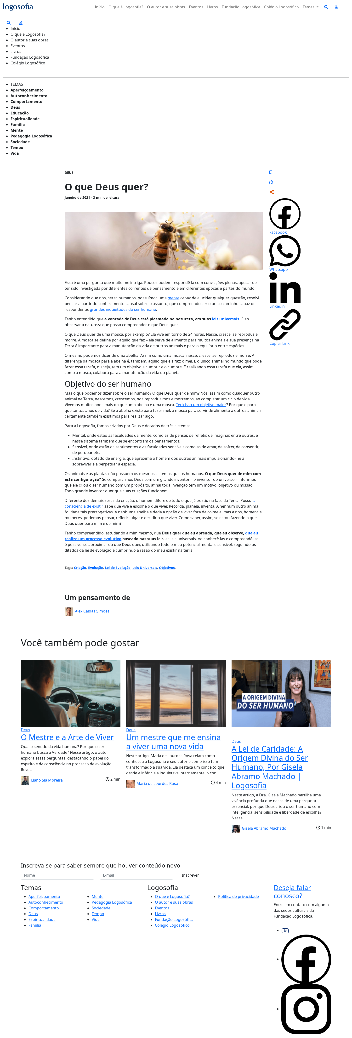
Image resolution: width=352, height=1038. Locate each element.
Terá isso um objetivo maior (201, 404)
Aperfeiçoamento (27, 90)
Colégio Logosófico (281, 7)
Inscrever (190, 875)
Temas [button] (309, 7)
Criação (80, 567)
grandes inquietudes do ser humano (123, 309)
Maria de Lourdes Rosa (156, 783)
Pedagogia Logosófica (31, 136)
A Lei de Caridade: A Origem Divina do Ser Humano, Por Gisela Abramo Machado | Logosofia (270, 767)
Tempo (17, 147)
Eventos (196, 7)
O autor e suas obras (166, 7)
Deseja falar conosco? (292, 891)
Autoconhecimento (29, 95)
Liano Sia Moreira (46, 780)
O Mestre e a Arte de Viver (67, 737)
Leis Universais (144, 567)
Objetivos (167, 567)
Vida (15, 153)
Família (18, 124)
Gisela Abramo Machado (263, 828)
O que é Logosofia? (125, 7)
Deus (15, 107)
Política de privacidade (238, 896)
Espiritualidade (25, 118)
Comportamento (26, 101)
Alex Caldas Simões (91, 611)
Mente (17, 130)
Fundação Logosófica (241, 7)
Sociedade (20, 141)
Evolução (95, 567)
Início (100, 7)
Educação (20, 113)
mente (173, 298)
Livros (212, 7)
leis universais (225, 319)
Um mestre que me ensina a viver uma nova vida (173, 741)
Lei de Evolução (118, 567)
